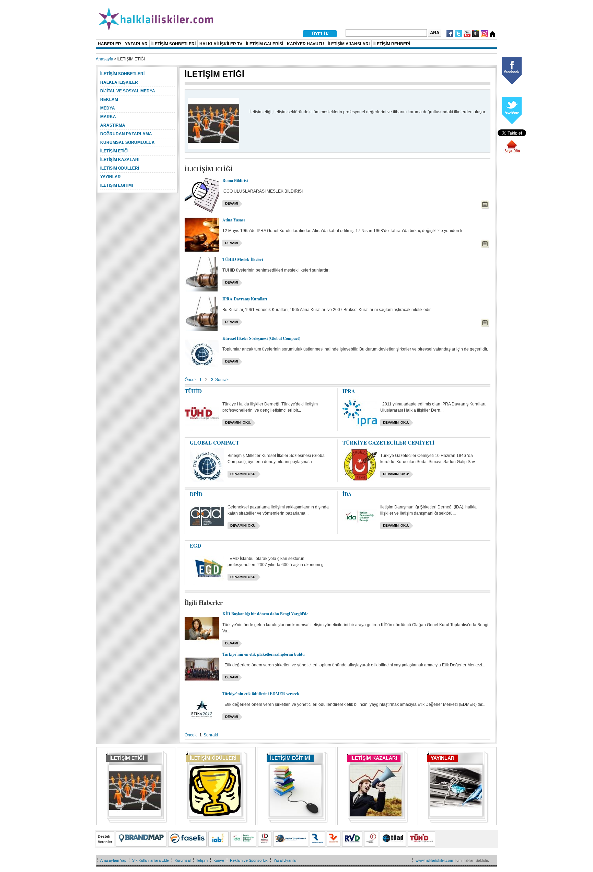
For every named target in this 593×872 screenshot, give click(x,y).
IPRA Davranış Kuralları (244, 299)
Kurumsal (182, 860)
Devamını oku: (238, 422)
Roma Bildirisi (235, 180)
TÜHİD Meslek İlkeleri (242, 259)
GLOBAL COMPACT (214, 442)
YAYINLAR (442, 758)
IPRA (348, 391)
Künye (218, 860)
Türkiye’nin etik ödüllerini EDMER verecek (260, 694)
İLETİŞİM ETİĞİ (126, 758)
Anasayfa (104, 59)
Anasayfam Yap (113, 860)
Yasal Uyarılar (285, 860)
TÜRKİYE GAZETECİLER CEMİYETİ (388, 442)
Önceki (191, 379)
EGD (195, 545)
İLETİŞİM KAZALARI (373, 758)
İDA (347, 494)
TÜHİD (193, 391)
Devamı (231, 203)
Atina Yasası (233, 220)
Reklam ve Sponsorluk (249, 860)
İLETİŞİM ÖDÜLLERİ (213, 758)
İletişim (202, 860)
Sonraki (222, 379)
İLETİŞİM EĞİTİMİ (290, 758)
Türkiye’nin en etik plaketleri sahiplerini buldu (263, 654)
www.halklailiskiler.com (434, 860)
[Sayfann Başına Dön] (512, 152)
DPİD (196, 494)
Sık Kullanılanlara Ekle (150, 860)
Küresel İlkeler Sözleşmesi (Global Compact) (261, 338)
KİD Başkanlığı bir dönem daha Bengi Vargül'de (265, 614)
